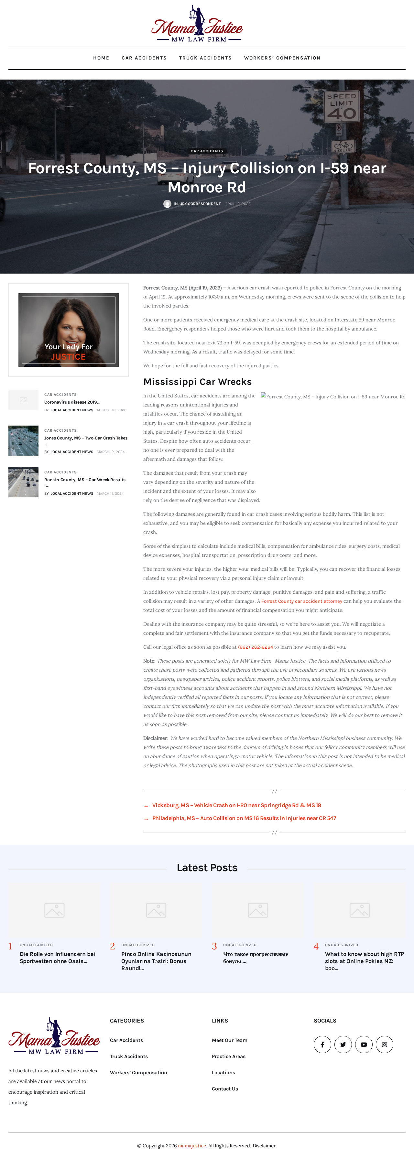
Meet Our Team (229, 1040)
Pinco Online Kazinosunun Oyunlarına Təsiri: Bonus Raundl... (156, 961)
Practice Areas (228, 1056)
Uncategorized (36, 945)
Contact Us (225, 1089)
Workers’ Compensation (282, 58)
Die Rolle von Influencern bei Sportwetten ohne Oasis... (58, 957)
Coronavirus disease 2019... (71, 402)
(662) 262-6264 (255, 647)
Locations (223, 1072)
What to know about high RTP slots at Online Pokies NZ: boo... (364, 961)
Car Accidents (144, 58)
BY (68, 410)
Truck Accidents (205, 58)
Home (101, 58)
